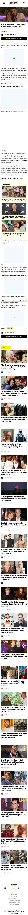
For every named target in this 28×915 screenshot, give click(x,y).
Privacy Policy (14, 904)
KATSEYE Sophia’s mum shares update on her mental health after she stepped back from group (14, 419)
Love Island (10, 328)
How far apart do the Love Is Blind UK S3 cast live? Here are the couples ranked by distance (14, 709)
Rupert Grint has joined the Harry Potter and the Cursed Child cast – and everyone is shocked (14, 736)
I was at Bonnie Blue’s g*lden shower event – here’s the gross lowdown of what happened (13, 234)
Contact (14, 890)
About (14, 892)
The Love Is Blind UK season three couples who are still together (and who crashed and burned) (14, 200)
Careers (14, 894)
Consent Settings (14, 902)
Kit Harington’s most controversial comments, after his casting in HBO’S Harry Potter (13, 815)
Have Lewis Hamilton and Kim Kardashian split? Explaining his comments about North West (11, 446)
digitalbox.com (15, 913)
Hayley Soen (6, 34)
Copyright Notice (14, 900)
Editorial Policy (14, 898)
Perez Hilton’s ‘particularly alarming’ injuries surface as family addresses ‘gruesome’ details (12, 630)
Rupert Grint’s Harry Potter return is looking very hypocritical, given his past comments (14, 604)
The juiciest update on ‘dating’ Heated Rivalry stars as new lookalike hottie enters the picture (13, 551)
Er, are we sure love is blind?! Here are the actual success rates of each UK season (13, 683)
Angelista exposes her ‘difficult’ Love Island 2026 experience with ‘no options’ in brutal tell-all (14, 472)
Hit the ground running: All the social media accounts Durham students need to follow (14, 657)
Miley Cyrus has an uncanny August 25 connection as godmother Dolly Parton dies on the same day (13, 367)
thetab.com (11, 910)
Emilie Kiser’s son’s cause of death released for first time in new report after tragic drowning (14, 788)
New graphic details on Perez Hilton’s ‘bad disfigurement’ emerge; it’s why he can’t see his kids (14, 217)
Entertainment (13, 34)
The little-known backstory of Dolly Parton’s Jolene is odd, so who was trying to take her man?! (12, 762)
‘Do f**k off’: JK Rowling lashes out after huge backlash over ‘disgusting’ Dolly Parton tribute (14, 577)
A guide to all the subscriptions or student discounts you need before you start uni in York (14, 867)
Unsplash (4, 150)
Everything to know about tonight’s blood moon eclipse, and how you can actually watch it (13, 498)
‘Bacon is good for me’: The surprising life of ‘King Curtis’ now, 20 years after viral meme (13, 841)
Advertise (14, 896)
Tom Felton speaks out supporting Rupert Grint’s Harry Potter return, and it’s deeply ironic (13, 525)
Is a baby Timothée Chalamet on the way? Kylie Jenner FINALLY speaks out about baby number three (14, 393)
